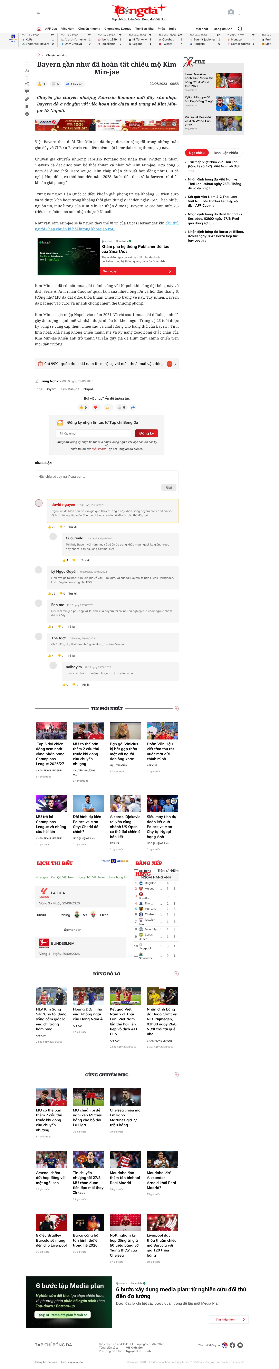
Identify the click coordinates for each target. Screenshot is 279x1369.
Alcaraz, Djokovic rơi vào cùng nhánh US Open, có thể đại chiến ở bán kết (125, 826)
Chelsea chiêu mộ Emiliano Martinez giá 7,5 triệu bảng (125, 1117)
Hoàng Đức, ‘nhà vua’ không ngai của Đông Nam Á (88, 1014)
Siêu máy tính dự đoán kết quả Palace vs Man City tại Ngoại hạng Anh (161, 826)
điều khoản (99, 449)
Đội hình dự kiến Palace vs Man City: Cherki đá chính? (87, 824)
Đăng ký (146, 433)
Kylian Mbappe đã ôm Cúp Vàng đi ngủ (199, 99)
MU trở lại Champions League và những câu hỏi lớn (51, 824)
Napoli (88, 389)
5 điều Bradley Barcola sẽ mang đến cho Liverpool (51, 1240)
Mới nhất (202, 29)
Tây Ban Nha (144, 28)
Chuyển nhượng (89, 28)
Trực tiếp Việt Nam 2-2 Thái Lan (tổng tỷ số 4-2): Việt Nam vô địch (214, 166)
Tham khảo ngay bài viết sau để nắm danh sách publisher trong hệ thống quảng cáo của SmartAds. (134, 259)
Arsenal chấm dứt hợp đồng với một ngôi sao (51, 1177)
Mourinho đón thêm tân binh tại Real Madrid (125, 1177)
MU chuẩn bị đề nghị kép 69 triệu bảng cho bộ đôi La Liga (87, 1117)
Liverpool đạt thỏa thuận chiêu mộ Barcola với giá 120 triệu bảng (161, 1245)
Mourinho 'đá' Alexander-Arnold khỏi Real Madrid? (161, 1180)
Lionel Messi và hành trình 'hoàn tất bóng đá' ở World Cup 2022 (199, 80)
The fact (58, 638)
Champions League (117, 28)
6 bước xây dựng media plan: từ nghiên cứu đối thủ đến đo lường (181, 1293)
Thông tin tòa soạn (46, 1361)
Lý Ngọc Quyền (64, 571)
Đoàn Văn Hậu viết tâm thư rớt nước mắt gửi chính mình (160, 751)
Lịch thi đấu (55, 862)
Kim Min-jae (70, 389)
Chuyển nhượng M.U (84, 772)
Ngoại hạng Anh (84, 838)
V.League (42, 877)
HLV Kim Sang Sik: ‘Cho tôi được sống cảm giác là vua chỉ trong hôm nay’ (51, 1019)
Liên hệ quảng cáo (72, 1361)
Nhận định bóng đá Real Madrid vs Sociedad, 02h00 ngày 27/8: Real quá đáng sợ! (215, 218)
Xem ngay (110, 271)
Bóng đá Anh (223, 29)
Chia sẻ (76, 84)
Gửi (169, 487)
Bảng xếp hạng (149, 863)
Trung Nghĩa (49, 381)
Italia (172, 28)
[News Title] (27, 106)
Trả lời (72, 527)
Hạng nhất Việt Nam (91, 877)
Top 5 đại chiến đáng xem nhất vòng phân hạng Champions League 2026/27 (50, 754)
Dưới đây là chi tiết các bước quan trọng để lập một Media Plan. (168, 1303)
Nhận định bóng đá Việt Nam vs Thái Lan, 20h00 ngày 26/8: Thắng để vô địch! (214, 183)
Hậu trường (118, 765)
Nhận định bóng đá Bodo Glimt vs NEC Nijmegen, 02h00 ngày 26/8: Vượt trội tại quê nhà (162, 1021)
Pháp (161, 28)
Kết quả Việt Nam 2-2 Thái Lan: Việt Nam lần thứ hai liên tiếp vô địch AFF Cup (124, 1021)
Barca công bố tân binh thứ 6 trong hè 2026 (85, 1240)
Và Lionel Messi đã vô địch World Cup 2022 (198, 121)
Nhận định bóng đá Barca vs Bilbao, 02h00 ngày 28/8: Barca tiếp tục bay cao (216, 236)
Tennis (114, 843)
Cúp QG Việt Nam (63, 877)
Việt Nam (67, 28)
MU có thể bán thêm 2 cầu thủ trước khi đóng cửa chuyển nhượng (86, 754)
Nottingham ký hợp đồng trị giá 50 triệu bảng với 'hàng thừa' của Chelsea (125, 1245)
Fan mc (57, 605)
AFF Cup (51, 28)
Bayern (51, 389)
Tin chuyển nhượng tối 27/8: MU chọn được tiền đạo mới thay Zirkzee (88, 1182)
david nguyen (63, 504)
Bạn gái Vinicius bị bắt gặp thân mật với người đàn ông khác (124, 751)
